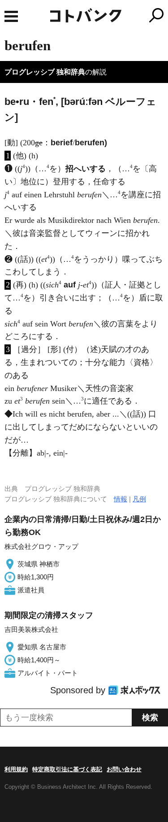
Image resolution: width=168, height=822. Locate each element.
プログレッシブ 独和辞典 (44, 72)
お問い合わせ (124, 769)
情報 (120, 499)
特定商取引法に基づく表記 (67, 769)
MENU (11, 16)
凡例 (139, 499)
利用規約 (16, 769)
